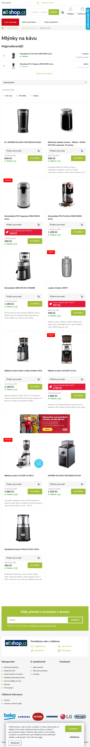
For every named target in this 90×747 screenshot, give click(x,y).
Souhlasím (73, 728)
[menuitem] (10, 22)
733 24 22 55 (66, 646)
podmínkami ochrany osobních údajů (42, 626)
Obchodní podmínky (11, 667)
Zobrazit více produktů (44, 74)
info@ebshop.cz (40, 646)
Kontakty (36, 674)
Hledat (53, 12)
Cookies (7, 700)
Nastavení (15, 743)
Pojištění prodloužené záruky (14, 678)
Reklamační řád (9, 671)
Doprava (7, 684)
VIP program (8, 688)
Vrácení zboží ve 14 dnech (13, 674)
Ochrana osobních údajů (13, 704)
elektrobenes (39, 650)
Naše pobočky (6, 3)
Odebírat (75, 620)
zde (40, 737)
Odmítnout (74, 737)
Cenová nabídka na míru (12, 681)
